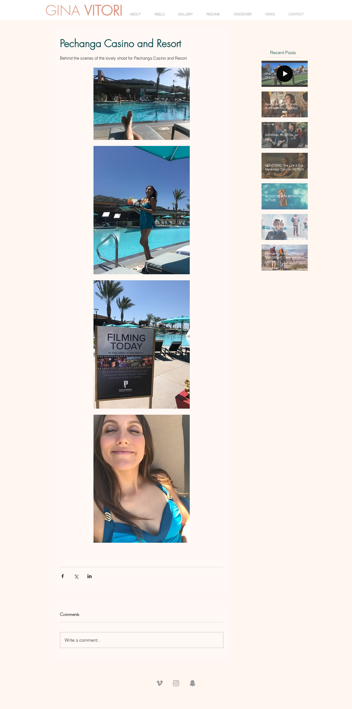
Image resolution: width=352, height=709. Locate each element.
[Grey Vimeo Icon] (159, 683)
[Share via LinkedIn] (89, 576)
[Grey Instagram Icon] (176, 683)
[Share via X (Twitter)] (76, 576)
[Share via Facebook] (62, 576)
